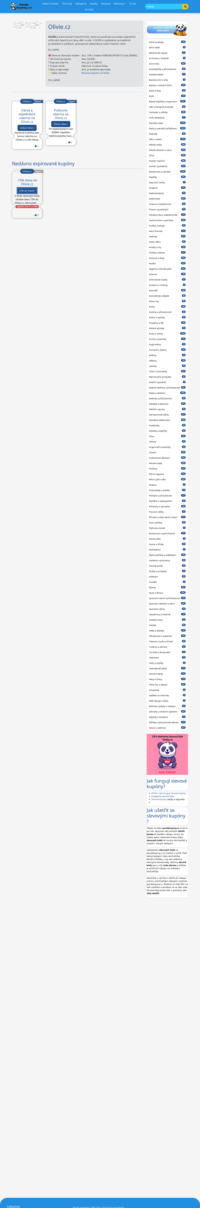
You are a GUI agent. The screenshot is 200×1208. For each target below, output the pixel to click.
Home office (167, 241)
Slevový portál (167, 565)
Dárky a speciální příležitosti (167, 128)
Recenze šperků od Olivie (95, 73)
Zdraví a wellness (167, 727)
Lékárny (167, 360)
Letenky (167, 366)
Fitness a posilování (167, 209)
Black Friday (167, 90)
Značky (94, 3)
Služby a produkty (167, 571)
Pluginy (167, 484)
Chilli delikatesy (167, 117)
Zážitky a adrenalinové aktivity (167, 722)
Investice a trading (167, 285)
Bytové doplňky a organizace (167, 101)
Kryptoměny (167, 344)
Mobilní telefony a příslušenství (167, 387)
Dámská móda (167, 123)
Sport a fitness (167, 592)
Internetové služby (167, 279)
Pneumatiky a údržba (167, 490)
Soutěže (167, 582)
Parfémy (167, 468)
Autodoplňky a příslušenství (167, 69)
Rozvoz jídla (167, 538)
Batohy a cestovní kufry (167, 85)
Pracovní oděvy (167, 511)
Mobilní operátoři (167, 382)
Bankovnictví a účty (167, 80)
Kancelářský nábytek (167, 295)
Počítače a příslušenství (167, 495)
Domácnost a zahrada (167, 171)
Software (167, 576)
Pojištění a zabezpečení (167, 501)
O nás (133, 3)
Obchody (67, 3)
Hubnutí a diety (167, 258)
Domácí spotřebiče (167, 166)
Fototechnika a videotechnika (167, 214)
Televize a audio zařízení (167, 641)
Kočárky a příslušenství (167, 312)
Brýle (167, 96)
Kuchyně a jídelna (167, 349)
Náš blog (119, 3)
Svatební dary (167, 619)
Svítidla (167, 625)
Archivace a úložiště (167, 58)
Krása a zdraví (167, 333)
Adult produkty (167, 42)
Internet (167, 274)
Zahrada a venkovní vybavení (167, 711)
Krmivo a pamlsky (167, 339)
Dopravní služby (167, 182)
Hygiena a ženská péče (167, 268)
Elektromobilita (167, 193)
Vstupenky (167, 690)
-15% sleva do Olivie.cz (27, 182)
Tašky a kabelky (167, 630)
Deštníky (167, 134)
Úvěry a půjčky (167, 663)
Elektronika (167, 198)
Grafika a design (167, 225)
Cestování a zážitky (167, 112)
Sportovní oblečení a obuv (167, 603)
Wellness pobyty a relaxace (167, 706)
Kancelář (167, 290)
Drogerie (167, 187)
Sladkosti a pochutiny (167, 560)
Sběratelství (167, 549)
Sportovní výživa (167, 609)
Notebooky (167, 425)
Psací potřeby (167, 522)
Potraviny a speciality (167, 506)
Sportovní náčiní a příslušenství (167, 598)
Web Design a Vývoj (167, 700)
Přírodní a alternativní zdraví (167, 517)
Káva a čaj (167, 301)
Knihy (167, 306)
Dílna (167, 155)
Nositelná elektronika (167, 420)
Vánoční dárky (167, 673)
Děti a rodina (167, 139)
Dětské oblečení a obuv (167, 150)
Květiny (167, 355)
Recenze (105, 3)
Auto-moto (167, 63)
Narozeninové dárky (167, 414)
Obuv (167, 436)
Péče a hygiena (167, 474)
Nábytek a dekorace (167, 403)
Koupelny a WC (167, 322)
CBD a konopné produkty (167, 107)
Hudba (167, 263)
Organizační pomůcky (167, 447)
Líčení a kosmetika (167, 371)
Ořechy (167, 441)
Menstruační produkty (167, 376)
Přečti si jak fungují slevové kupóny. (168, 793)
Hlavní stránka (50, 3)
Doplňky (167, 177)
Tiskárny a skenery (167, 646)
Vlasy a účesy (167, 679)
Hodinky (167, 236)
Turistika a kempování (167, 652)
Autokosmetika (167, 74)
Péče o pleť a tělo (167, 479)
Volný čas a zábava (167, 684)
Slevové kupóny (158, 799)
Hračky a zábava (167, 252)
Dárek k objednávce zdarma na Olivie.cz (27, 116)
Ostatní (167, 452)
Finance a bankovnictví (167, 204)
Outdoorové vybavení (167, 457)
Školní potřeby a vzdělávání (167, 555)
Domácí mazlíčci (167, 161)
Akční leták (167, 47)
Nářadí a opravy (167, 409)
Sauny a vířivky (167, 544)
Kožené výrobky (167, 328)
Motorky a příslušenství (167, 398)
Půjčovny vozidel (167, 528)
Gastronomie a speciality (167, 220)
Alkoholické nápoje (167, 53)
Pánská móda (167, 463)
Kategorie (81, 3)
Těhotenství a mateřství (167, 636)
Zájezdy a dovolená (167, 717)
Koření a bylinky (167, 317)
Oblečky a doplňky (167, 430)
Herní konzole (167, 231)
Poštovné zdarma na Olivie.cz (61, 114)
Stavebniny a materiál (167, 614)
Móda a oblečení (167, 393)
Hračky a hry (167, 247)
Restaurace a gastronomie (167, 533)
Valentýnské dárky (167, 668)
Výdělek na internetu (167, 695)
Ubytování (167, 657)
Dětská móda (167, 144)
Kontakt (89, 9)
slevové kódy (168, 796)
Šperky (167, 587)
